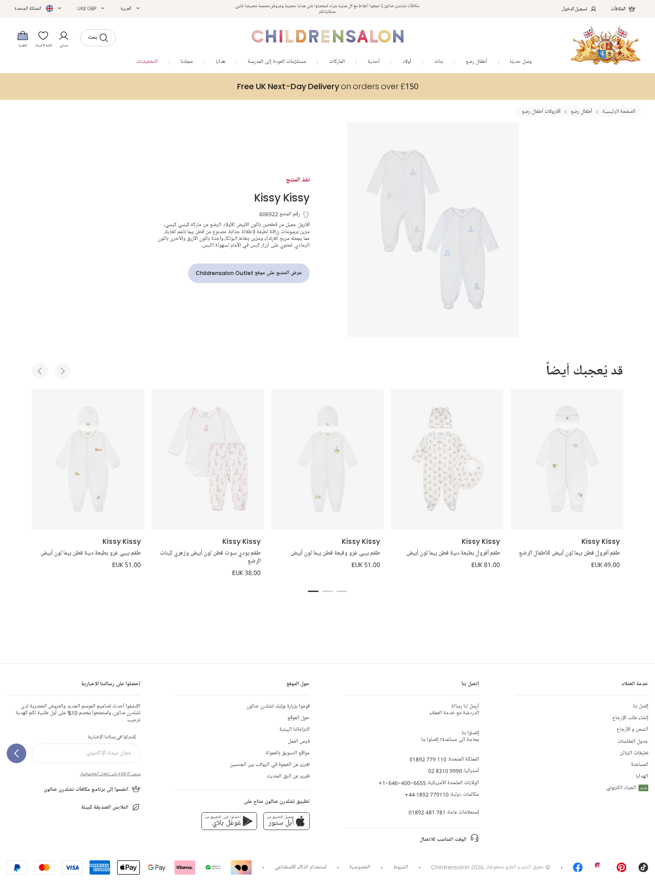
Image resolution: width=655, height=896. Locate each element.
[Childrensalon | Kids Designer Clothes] (606, 45)
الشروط (400, 867)
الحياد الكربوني (626, 788)
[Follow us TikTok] (643, 870)
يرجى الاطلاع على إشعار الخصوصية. (110, 773)
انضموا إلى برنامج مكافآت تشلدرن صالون (86, 789)
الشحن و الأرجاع (632, 729)
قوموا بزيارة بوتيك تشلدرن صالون (278, 706)
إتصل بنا (640, 706)
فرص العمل (299, 741)
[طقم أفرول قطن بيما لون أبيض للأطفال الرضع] (567, 459)
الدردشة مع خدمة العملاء (454, 710)
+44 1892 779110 (427, 794)
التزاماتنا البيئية (294, 729)
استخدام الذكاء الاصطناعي (300, 867)
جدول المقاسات (633, 741)
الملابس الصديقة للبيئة (104, 807)
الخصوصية (359, 867)
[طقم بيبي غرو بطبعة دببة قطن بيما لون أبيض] (88, 459)
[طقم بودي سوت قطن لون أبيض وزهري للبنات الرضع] (207, 459)
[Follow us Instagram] (600, 870)
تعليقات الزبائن (634, 753)
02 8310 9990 (445, 771)
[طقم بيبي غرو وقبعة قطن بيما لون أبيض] (327, 459)
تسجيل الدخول (574, 8)
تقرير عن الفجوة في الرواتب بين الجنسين (270, 765)
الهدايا (642, 776)
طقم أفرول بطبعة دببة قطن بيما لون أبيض (453, 553)
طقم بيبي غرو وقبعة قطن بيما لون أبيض (335, 553)
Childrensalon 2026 (457, 867)
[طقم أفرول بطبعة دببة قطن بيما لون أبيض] (447, 459)
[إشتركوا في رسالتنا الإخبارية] (16, 753)
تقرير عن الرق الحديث (288, 776)
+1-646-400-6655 (402, 783)
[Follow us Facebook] (578, 870)
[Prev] (40, 371)
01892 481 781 (427, 812)
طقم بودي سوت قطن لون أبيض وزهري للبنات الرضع (210, 557)
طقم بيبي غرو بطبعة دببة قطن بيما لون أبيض (91, 553)
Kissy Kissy (282, 197)
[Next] (62, 371)
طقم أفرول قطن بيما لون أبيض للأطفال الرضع (569, 553)
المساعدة (639, 765)
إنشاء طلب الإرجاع (630, 718)
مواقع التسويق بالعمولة (288, 753)
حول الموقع (298, 718)
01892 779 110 (427, 759)
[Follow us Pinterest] (621, 870)
